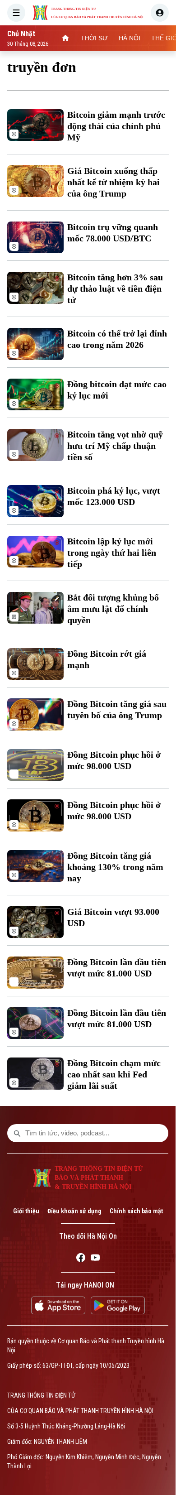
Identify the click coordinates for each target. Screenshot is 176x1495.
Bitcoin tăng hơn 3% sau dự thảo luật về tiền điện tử (115, 288)
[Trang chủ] (65, 38)
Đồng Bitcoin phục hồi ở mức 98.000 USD (114, 760)
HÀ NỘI (129, 38)
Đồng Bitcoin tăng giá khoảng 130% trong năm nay (115, 867)
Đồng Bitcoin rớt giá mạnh (106, 659)
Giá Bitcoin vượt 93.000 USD (113, 917)
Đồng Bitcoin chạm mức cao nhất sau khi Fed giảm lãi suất (114, 1074)
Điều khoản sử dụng (74, 1211)
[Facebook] (80, 1259)
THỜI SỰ (94, 38)
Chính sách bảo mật (136, 1211)
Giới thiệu (26, 1211)
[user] (160, 13)
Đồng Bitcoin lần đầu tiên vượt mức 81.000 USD (116, 967)
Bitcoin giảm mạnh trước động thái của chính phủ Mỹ (116, 126)
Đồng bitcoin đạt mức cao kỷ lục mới (117, 389)
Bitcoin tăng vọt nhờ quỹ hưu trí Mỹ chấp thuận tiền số (115, 445)
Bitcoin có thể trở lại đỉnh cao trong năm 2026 (117, 339)
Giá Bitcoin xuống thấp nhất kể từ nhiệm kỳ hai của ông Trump (113, 182)
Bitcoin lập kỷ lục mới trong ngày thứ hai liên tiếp (111, 552)
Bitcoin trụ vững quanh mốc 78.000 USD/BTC (112, 232)
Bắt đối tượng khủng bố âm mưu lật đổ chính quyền (113, 608)
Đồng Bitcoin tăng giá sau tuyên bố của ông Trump (117, 709)
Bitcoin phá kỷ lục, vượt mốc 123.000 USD (113, 496)
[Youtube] (95, 1259)
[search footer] (17, 1133)
